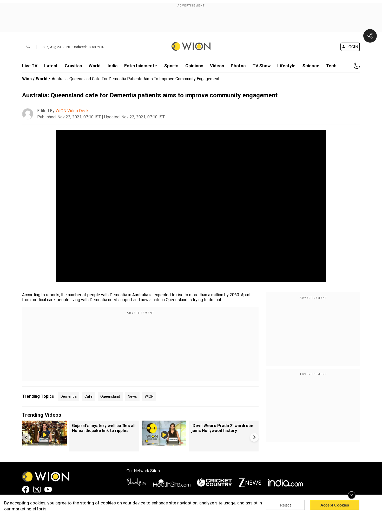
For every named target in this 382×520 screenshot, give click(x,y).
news (132, 396)
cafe (88, 396)
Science (310, 65)
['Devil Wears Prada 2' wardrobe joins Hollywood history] (164, 443)
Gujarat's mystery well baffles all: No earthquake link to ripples (104, 428)
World (95, 65)
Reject (285, 505)
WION (149, 396)
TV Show (262, 65)
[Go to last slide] (26, 437)
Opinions (194, 65)
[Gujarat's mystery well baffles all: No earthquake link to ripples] (44, 443)
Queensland (110, 396)
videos (217, 65)
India (112, 65)
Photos (238, 65)
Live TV (29, 65)
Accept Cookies (334, 505)
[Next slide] (254, 437)
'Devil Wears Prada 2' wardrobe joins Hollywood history (222, 428)
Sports (171, 65)
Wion (27, 78)
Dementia (69, 396)
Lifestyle (286, 65)
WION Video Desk (72, 110)
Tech (331, 65)
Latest (51, 65)
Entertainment (139, 65)
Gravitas (73, 65)
